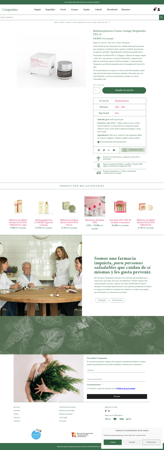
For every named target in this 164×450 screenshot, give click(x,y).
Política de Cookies (65, 414)
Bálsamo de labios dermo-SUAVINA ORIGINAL (146, 222)
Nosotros (17, 417)
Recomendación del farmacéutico (113, 142)
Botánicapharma (122, 100)
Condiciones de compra (67, 407)
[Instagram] (109, 411)
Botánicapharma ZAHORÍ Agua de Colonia (44, 222)
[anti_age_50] (51, 62)
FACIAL (62, 22)
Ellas (117, 107)
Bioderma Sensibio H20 (94, 221)
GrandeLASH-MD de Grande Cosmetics (120, 221)
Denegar (132, 442)
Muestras (17, 410)
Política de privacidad (126, 388)
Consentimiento (94, 385)
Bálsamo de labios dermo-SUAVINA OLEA (69, 222)
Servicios (17, 407)
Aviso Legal (63, 417)
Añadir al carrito (124, 90)
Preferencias (151, 442)
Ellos (123, 107)
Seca (117, 113)
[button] (119, 142)
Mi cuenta (62, 421)
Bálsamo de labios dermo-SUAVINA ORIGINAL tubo (18, 222)
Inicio (56, 22)
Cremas (68, 22)
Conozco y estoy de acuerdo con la (112, 389)
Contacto (17, 421)
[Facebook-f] (106, 411)
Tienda (16, 414)
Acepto (112, 442)
